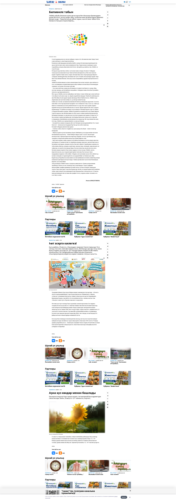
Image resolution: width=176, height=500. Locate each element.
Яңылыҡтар (52, 240)
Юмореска (51, 8)
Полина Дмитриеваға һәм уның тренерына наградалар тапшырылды (115, 5)
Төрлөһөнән (52, 389)
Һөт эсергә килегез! (68, 4)
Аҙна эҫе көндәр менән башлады (92, 4)
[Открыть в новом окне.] (55, 191)
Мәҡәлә (47, 5)
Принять (124, 497)
